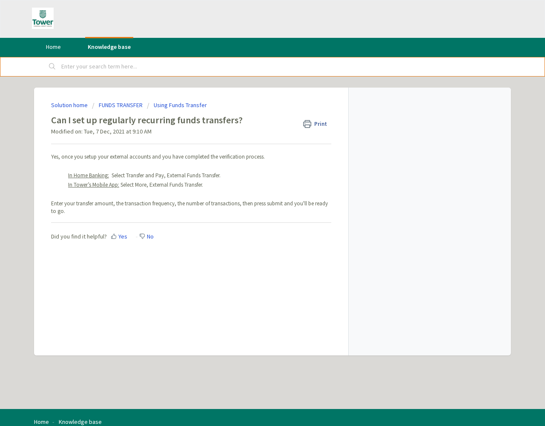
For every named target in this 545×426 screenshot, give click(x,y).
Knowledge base (109, 47)
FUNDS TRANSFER (121, 105)
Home (53, 47)
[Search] (52, 66)
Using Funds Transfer (180, 105)
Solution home (70, 105)
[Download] (257, 100)
